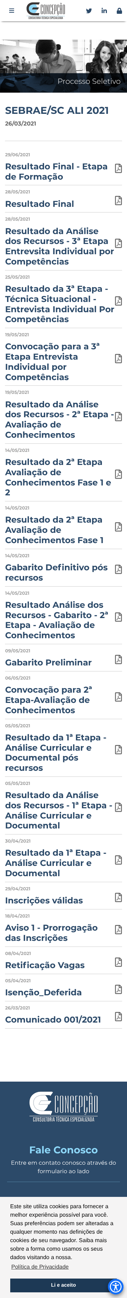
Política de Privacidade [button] (40, 1267)
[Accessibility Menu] (115, 1286)
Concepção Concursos (46, 10)
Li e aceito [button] (63, 1285)
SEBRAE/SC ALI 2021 (57, 111)
